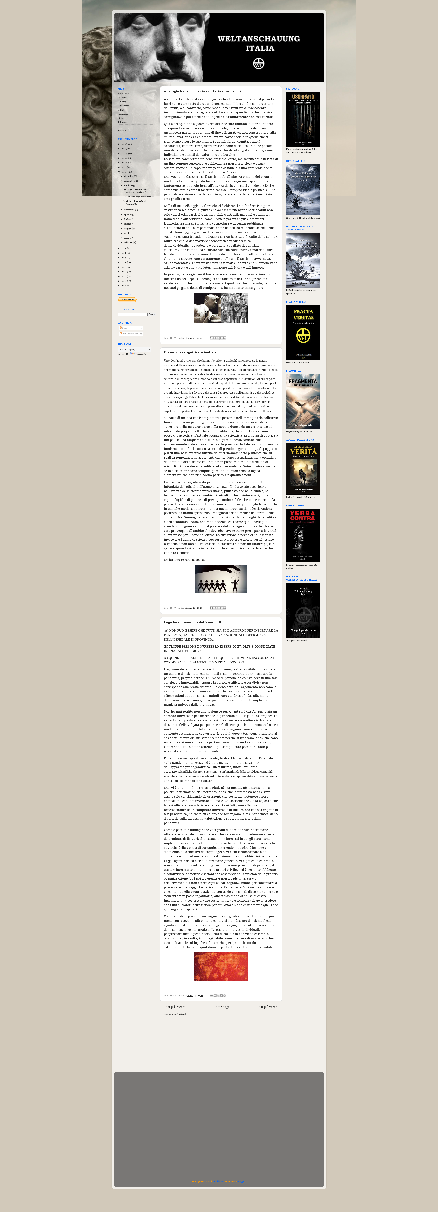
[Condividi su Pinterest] (224, 338)
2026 (124, 144)
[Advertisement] (221, 1045)
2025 (124, 148)
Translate (141, 354)
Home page (221, 1007)
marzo (127, 238)
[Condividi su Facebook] (221, 338)
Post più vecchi (267, 1007)
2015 (124, 267)
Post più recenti (175, 1007)
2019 (124, 248)
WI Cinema (123, 105)
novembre (129, 181)
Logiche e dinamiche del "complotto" (194, 622)
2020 (124, 172)
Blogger (241, 1181)
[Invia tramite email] (211, 338)
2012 (124, 281)
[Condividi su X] (218, 338)
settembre (129, 209)
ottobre (128, 185)
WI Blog (122, 102)
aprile (127, 233)
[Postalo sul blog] (214, 338)
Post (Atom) (180, 1014)
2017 (124, 257)
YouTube (122, 130)
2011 (124, 285)
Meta (120, 118)
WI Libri (122, 110)
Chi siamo (123, 97)
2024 (124, 153)
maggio (128, 228)
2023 (124, 158)
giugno (128, 224)
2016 (124, 262)
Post (124, 328)
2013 (124, 276)
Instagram (123, 114)
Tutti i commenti (130, 333)
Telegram (122, 122)
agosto (127, 214)
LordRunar (218, 1181)
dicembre (129, 176)
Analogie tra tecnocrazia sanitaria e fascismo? (202, 91)
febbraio (128, 242)
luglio (127, 219)
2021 (124, 167)
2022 (124, 162)
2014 (124, 271)
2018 (124, 253)
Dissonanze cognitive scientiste (190, 352)
